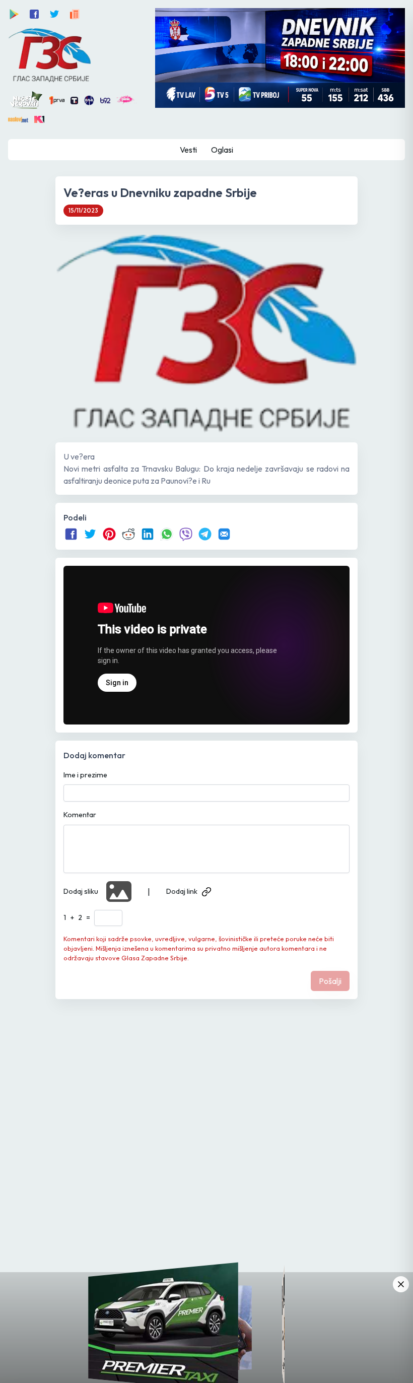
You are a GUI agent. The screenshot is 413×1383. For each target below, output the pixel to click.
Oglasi (222, 150)
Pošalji (330, 981)
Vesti (188, 150)
